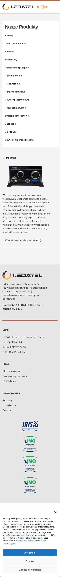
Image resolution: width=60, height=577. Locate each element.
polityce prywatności (25, 541)
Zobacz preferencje (30, 569)
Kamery (9, 51)
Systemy (7, 400)
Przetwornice (12, 83)
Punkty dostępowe (15, 91)
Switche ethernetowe (17, 115)
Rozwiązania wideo (15, 107)
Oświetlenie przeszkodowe (20, 139)
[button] (55, 512)
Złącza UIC (11, 131)
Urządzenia (9, 405)
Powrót (11, 157)
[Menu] (54, 7)
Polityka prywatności (14, 376)
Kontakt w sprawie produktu (21, 240)
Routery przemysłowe (17, 99)
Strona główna (11, 371)
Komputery (11, 59)
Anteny (9, 35)
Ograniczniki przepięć (17, 67)
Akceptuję (30, 552)
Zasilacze (10, 123)
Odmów (30, 561)
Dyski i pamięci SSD (16, 43)
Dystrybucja (9, 381)
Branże (6, 410)
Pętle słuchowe (13, 75)
